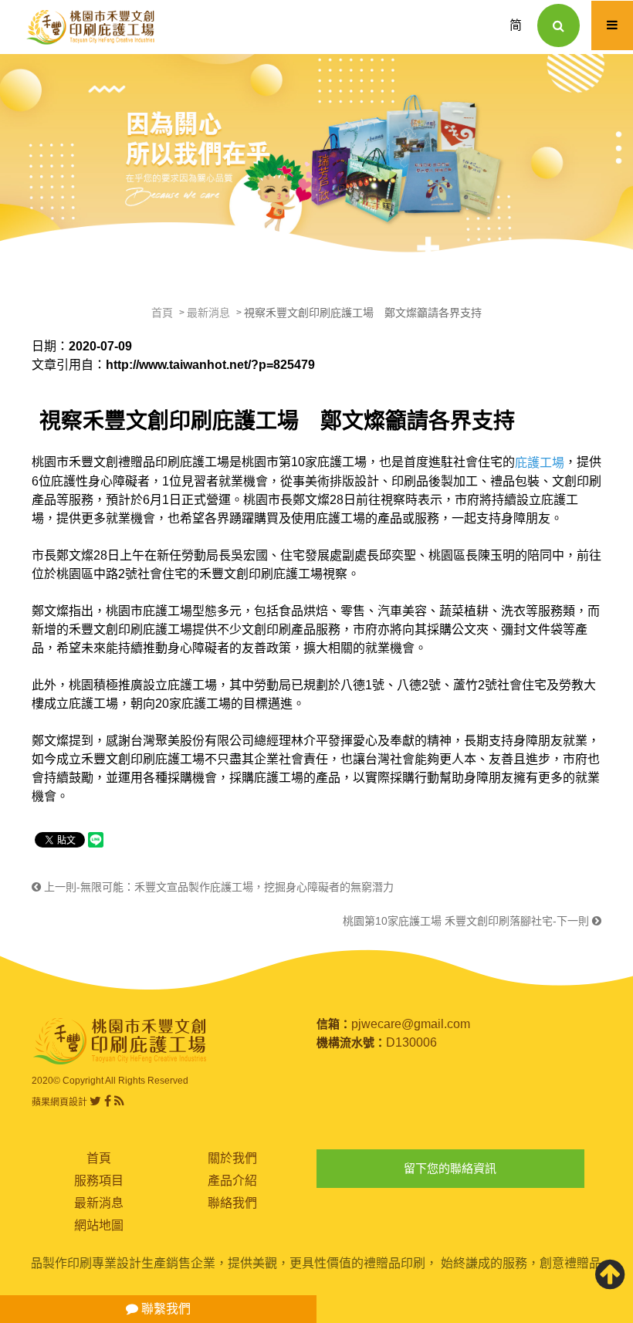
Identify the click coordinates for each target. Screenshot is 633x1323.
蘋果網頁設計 (59, 1102)
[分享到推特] (95, 1101)
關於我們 (232, 1158)
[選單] (612, 25)
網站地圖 (99, 1225)
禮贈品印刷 (149, 462)
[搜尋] (558, 25)
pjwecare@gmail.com (410, 1023)
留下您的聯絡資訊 (450, 1168)
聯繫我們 (164, 1308)
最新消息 (208, 312)
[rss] (119, 1101)
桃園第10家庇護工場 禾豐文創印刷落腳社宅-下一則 (467, 921)
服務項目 (99, 1180)
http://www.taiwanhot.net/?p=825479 (210, 364)
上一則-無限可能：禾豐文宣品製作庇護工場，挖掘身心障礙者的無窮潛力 (217, 887)
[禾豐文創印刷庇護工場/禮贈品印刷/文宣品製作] (316, 155)
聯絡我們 (232, 1203)
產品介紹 (232, 1180)
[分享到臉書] (107, 1101)
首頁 (162, 312)
